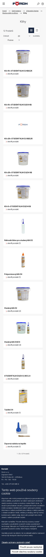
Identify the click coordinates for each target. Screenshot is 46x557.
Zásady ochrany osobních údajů (16, 542)
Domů (4, 11)
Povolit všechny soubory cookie (27, 551)
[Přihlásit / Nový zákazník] (43, 4)
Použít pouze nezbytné (31, 547)
